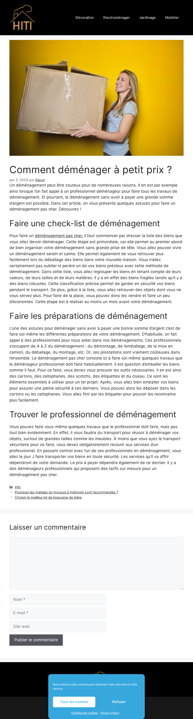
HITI (45, 17)
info (18, 487)
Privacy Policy (109, 713)
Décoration (85, 17)
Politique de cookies (84, 713)
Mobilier (172, 17)
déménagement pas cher (58, 235)
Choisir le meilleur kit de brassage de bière (48, 497)
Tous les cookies (74, 701)
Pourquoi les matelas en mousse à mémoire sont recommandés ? (66, 492)
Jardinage (147, 17)
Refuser (119, 701)
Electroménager (116, 17)
